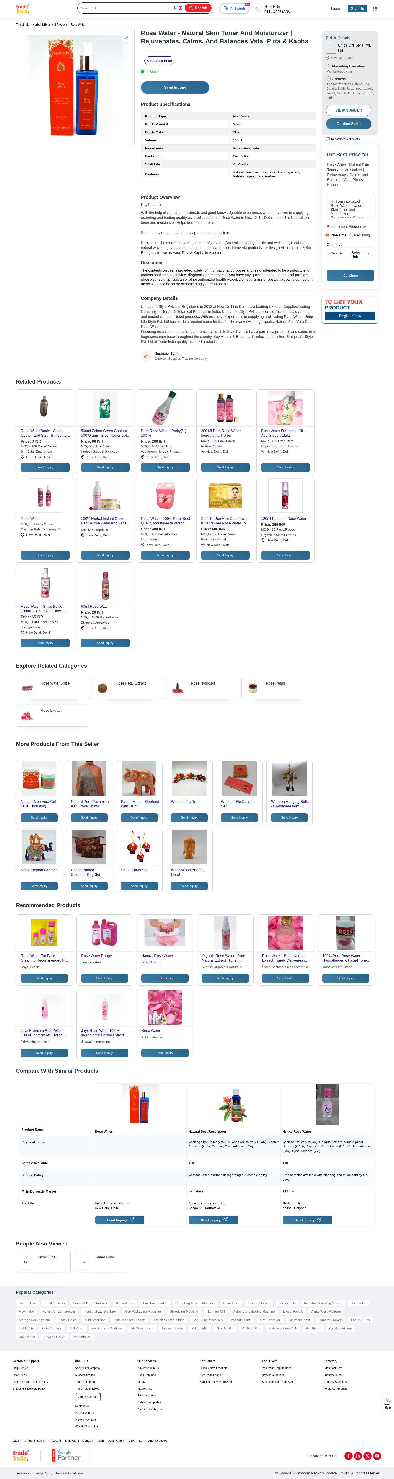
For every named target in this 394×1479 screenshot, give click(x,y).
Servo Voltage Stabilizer (90, 1303)
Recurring (362, 235)
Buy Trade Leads (210, 1375)
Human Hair (27, 1303)
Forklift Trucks (54, 1303)
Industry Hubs (333, 1375)
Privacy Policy (42, 1473)
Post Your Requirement (276, 1368)
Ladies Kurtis (360, 1320)
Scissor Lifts (287, 1303)
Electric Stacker (259, 1303)
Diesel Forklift (293, 1311)
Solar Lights (199, 1328)
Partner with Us (84, 1412)
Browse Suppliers (273, 1375)
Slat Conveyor (270, 1320)
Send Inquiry (175, 87)
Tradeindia (22, 24)
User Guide (20, 1375)
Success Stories (85, 1375)
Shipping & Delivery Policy (29, 1388)
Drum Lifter (231, 1303)
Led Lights (26, 1328)
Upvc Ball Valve (54, 1337)
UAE (101, 1440)
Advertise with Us (148, 1368)
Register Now (350, 316)
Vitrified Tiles (251, 1328)
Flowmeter (26, 1311)
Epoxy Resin (67, 1320)
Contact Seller (349, 124)
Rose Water (78, 24)
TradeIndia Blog (85, 1381)
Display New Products (213, 1368)
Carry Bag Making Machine (195, 1303)
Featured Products (335, 1388)
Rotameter (358, 1303)
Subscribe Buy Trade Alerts (216, 1381)
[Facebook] (348, 1456)
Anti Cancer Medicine (107, 1328)
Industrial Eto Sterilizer (100, 1311)
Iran (140, 1440)
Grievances (21, 1473)
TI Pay (141, 1381)
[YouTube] (377, 1456)
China (28, 1440)
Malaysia (70, 1440)
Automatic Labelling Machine (254, 1311)
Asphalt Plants (241, 1320)
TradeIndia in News (87, 1388)
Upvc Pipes (27, 1337)
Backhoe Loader (155, 1303)
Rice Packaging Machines (143, 1311)
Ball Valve (76, 1328)
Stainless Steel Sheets (129, 1320)
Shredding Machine (184, 1311)
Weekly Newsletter (86, 1426)
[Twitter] (367, 1456)
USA (131, 1440)
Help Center (20, 1368)
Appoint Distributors (149, 1409)
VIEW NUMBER (348, 110)
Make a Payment (85, 1419)
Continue (350, 275)
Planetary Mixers (331, 1320)
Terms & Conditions (69, 1473)
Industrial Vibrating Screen (323, 1303)
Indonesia (87, 1440)
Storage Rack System (34, 1320)
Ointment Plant (299, 1320)
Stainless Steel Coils (283, 1328)
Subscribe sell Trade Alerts (278, 1381)
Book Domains (146, 1375)
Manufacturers (333, 1368)
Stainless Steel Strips (169, 1320)
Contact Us (82, 1406)
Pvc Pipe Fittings (341, 1328)
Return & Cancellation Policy (30, 1381)
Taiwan (41, 1440)
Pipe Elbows (82, 1337)
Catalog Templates (149, 1402)
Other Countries (157, 1440)
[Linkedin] (358, 1456)
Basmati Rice (125, 1303)
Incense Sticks (172, 1328)
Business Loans (147, 1395)
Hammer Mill (216, 1311)
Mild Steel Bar (95, 1320)
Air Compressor (142, 1328)
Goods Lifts (225, 1328)
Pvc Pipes (313, 1328)
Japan (17, 1440)
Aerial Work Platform (326, 1311)
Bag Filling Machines (208, 1320)
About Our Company (87, 1368)
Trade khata (144, 1388)
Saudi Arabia (116, 1440)
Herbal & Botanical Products (50, 24)
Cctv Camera (51, 1328)
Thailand (55, 1440)
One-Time (338, 235)
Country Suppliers (335, 1381)
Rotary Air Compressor (58, 1311)
